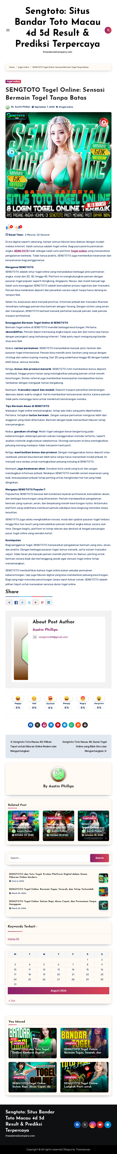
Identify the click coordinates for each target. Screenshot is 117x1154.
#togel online (66, 107)
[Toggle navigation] (7, 30)
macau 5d (13, 939)
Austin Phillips (22, 107)
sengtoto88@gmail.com (53, 637)
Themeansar (83, 1149)
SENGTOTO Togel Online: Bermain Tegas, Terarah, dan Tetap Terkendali (51, 889)
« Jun (12, 1000)
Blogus (68, 1149)
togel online (13, 81)
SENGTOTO (21, 250)
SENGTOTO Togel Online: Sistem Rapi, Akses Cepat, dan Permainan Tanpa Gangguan (32, 1086)
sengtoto (19, 1043)
